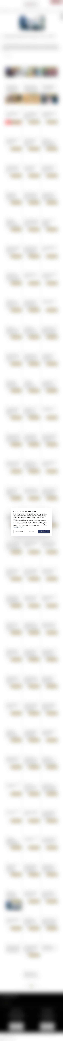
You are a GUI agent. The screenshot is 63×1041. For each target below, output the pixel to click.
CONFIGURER (19, 531)
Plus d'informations (18, 527)
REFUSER (31, 531)
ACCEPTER (44, 531)
